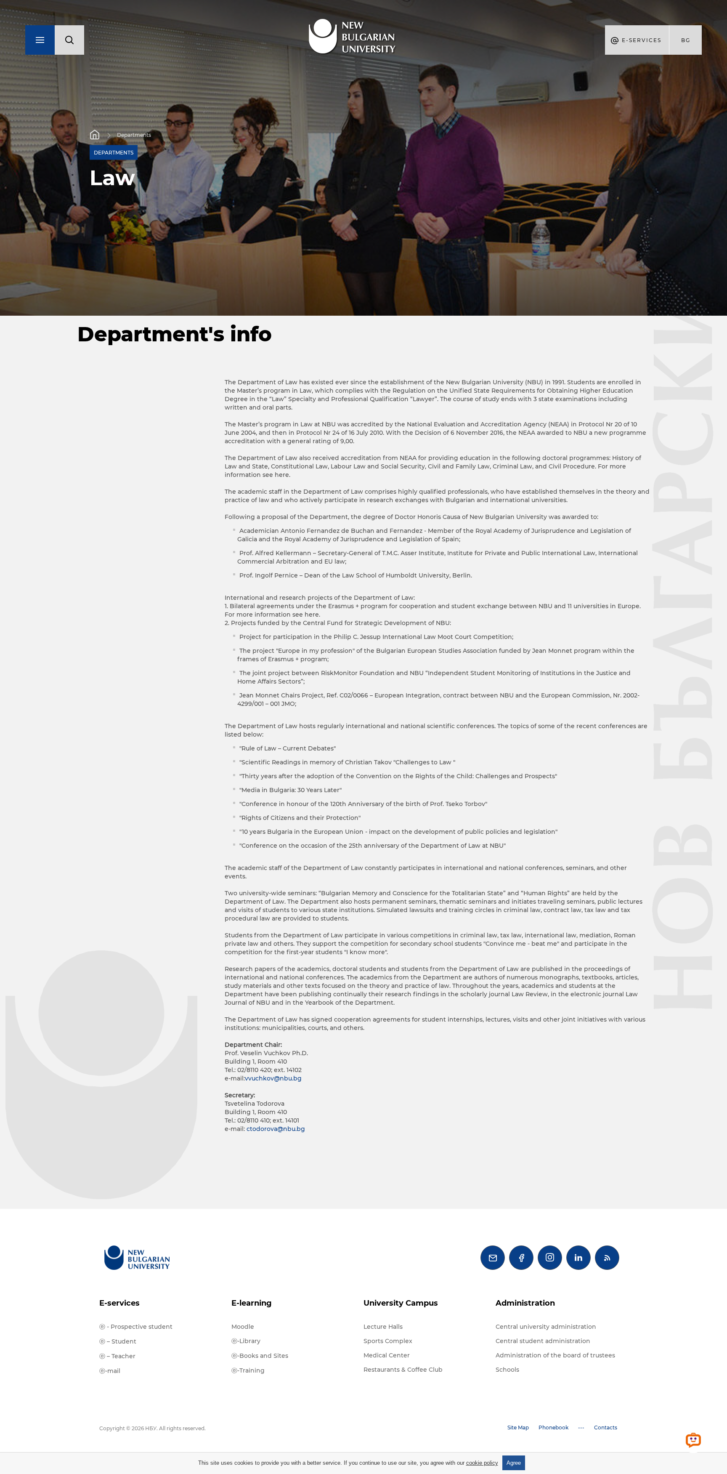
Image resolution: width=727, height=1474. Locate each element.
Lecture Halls (383, 1326)
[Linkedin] (578, 1257)
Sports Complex (388, 1341)
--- (581, 1427)
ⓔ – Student (117, 1341)
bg (685, 40)
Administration (525, 1303)
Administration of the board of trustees (555, 1355)
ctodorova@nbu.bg (276, 1129)
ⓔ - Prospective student (135, 1326)
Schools (507, 1369)
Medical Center (387, 1355)
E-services (119, 1303)
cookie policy (482, 1463)
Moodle (242, 1326)
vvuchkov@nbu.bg (273, 1078)
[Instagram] (550, 1257)
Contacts (605, 1427)
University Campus (401, 1303)
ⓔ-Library (245, 1341)
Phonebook (553, 1427)
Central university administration (546, 1326)
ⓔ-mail (109, 1371)
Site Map (518, 1427)
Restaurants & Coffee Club (403, 1369)
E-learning (251, 1303)
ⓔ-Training (248, 1370)
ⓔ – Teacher (117, 1356)
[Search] (69, 40)
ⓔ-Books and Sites (259, 1356)
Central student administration (543, 1341)
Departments (134, 135)
